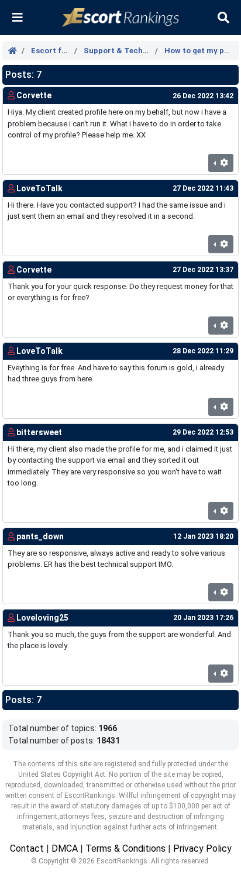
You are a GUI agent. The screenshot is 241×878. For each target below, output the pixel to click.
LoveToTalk (39, 188)
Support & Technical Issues (135, 50)
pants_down (40, 536)
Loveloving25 (42, 617)
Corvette (33, 95)
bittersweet (39, 432)
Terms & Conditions (125, 848)
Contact (27, 848)
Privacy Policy (202, 848)
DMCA (64, 848)
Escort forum (56, 50)
